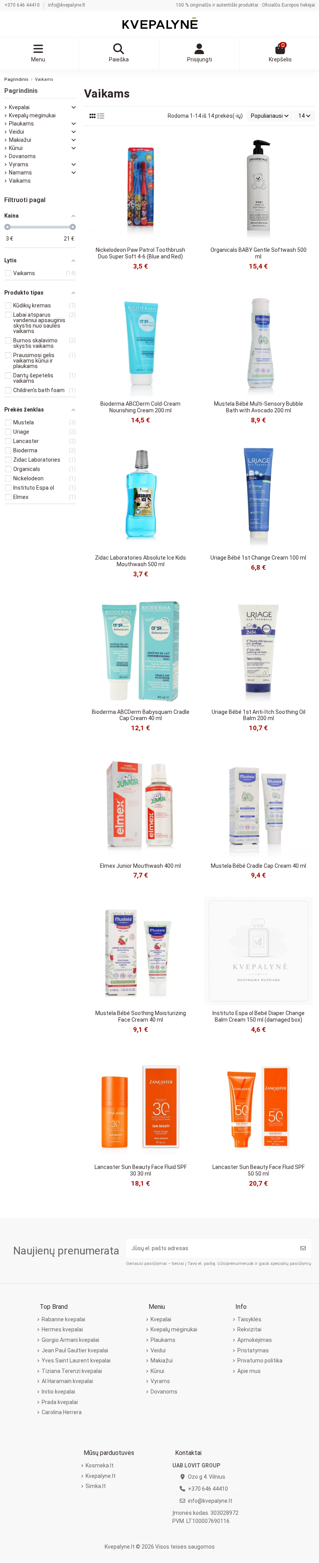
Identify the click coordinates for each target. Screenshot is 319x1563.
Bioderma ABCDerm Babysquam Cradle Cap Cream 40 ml (140, 715)
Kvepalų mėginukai (32, 115)
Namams (20, 172)
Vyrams (18, 164)
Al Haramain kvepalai (67, 1381)
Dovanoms (22, 156)
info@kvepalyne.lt (66, 5)
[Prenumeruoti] (303, 1248)
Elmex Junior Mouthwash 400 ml (140, 866)
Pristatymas (253, 1350)
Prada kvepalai (60, 1402)
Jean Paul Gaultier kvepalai (75, 1350)
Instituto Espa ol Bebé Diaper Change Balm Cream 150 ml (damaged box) (258, 1016)
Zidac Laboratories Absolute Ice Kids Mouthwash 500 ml (140, 561)
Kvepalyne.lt (101, 1476)
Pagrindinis (21, 90)
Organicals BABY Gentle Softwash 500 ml (258, 253)
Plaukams (21, 123)
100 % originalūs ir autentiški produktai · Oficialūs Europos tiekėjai (245, 5)
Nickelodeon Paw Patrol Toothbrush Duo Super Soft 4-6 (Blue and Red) (140, 253)
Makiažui (20, 140)
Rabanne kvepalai (63, 1319)
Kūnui (16, 148)
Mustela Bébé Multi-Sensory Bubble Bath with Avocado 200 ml (258, 407)
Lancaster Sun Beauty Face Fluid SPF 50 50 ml (258, 1170)
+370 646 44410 (22, 5)
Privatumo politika (259, 1360)
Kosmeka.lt (100, 1465)
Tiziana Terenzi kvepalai (72, 1371)
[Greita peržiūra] (188, 145)
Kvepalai (19, 107)
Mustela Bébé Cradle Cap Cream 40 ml (258, 866)
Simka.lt (96, 1486)
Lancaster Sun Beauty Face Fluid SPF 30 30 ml (141, 1170)
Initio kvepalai (58, 1392)
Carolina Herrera (62, 1412)
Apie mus (249, 1371)
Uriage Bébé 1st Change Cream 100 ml (258, 558)
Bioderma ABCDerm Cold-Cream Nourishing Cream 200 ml (140, 407)
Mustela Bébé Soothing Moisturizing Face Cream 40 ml (140, 1016)
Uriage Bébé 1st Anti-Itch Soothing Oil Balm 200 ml (258, 715)
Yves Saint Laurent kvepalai (76, 1360)
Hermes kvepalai (62, 1329)
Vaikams (20, 181)
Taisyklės (249, 1319)
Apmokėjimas (254, 1340)
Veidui (16, 132)
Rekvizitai (249, 1329)
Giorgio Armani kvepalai (70, 1340)
